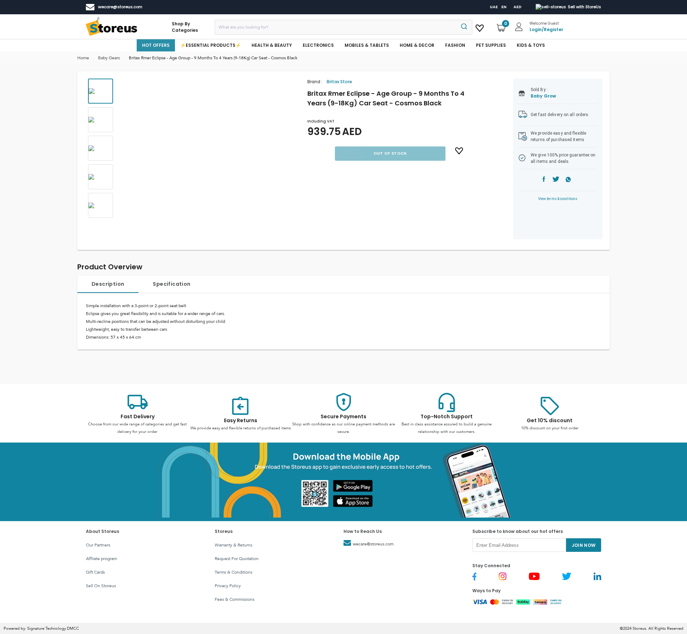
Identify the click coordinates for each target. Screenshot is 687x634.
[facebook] (543, 180)
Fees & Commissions (234, 599)
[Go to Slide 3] (100, 148)
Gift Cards (95, 572)
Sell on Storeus (101, 586)
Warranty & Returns (233, 545)
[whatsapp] (568, 180)
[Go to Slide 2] (100, 119)
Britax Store (339, 82)
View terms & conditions (558, 199)
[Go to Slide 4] (100, 176)
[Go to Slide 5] (100, 205)
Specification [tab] (171, 284)
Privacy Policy (228, 586)
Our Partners (98, 545)
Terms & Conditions (233, 572)
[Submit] (463, 27)
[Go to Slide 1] (100, 91)
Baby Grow (543, 96)
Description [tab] (108, 284)
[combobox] (343, 27)
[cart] (479, 26)
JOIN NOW (584, 545)
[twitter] (555, 180)
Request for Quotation (237, 559)
